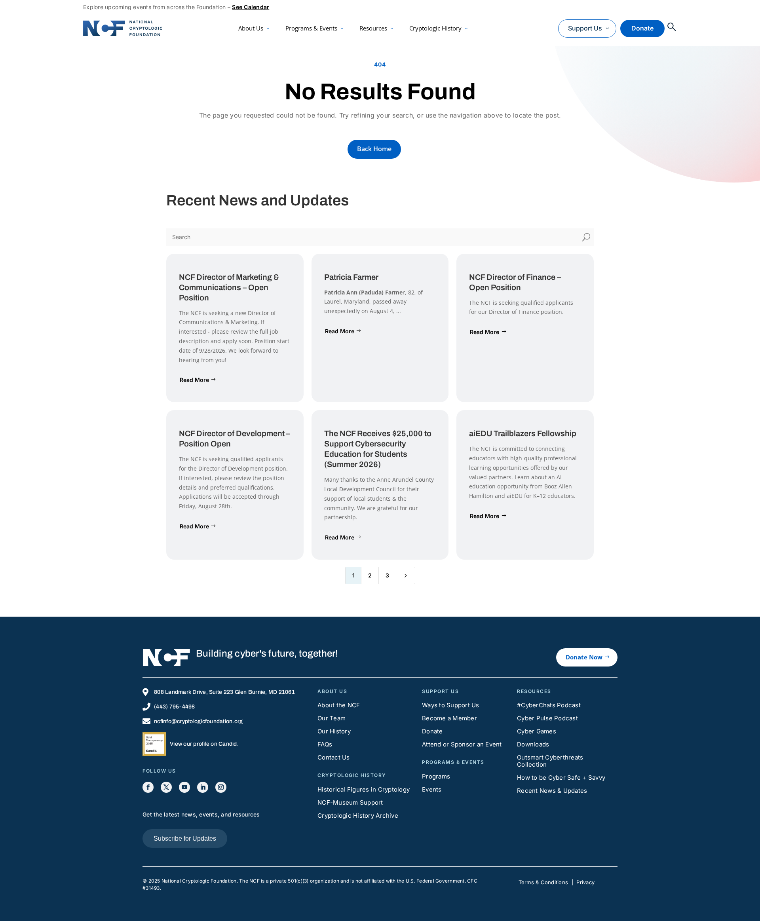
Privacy (585, 882)
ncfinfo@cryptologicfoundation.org (198, 721)
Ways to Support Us (450, 705)
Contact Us (333, 757)
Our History (334, 731)
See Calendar (250, 7)
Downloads (533, 744)
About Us (250, 28)
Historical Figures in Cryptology (363, 789)
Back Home (374, 148)
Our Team (331, 718)
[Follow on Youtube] (184, 787)
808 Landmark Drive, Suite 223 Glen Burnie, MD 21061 (224, 692)
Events (432, 789)
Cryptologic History (435, 28)
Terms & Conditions (543, 882)
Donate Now (584, 657)
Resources (373, 28)
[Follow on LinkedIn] (202, 787)
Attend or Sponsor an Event (462, 744)
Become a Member (449, 718)
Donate (642, 28)
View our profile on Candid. (204, 744)
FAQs (324, 744)
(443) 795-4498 (174, 707)
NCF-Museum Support (350, 802)
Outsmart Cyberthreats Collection (550, 761)
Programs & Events (311, 28)
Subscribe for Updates (185, 838)
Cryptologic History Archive (357, 815)
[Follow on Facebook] (148, 787)
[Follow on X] (166, 787)
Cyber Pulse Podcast (547, 718)
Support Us (585, 28)
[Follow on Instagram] (220, 787)
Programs (436, 776)
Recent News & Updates (552, 790)
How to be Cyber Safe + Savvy (561, 777)
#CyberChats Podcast (549, 705)
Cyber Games (536, 731)
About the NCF (338, 705)
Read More (194, 379)
